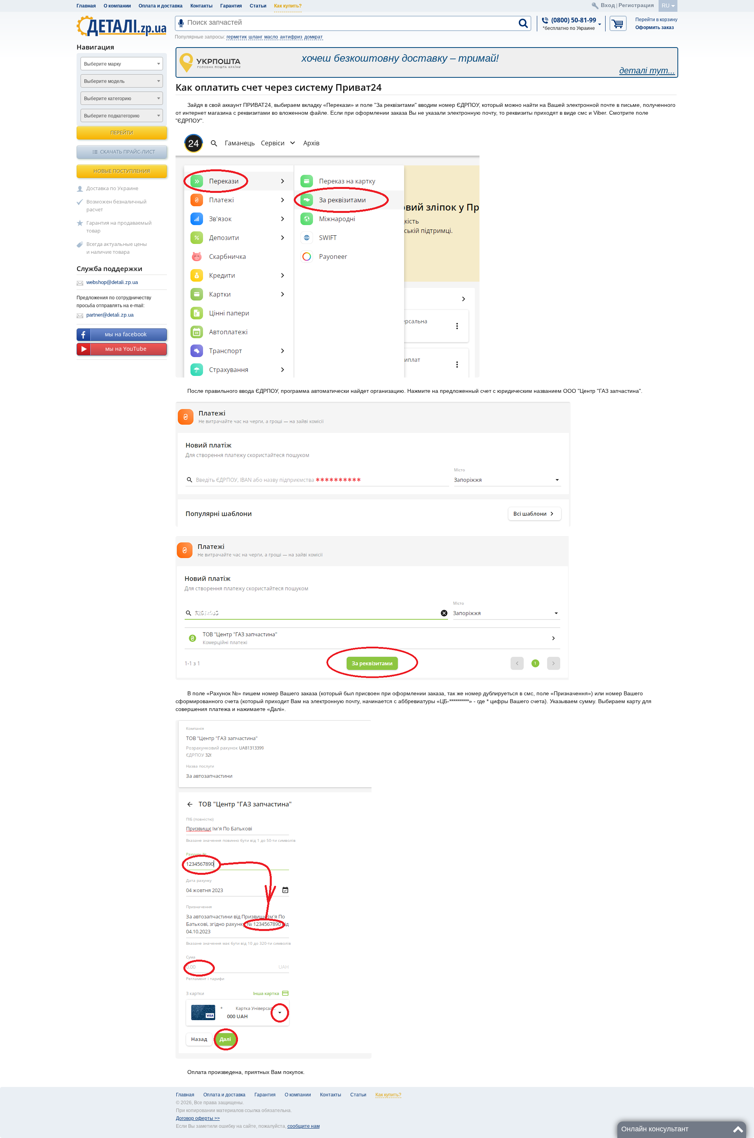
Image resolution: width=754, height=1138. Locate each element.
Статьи (258, 6)
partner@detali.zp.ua (110, 315)
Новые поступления (121, 170)
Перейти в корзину (656, 19)
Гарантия (231, 6)
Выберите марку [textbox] (102, 64)
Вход (608, 5)
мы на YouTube (125, 348)
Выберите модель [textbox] (104, 81)
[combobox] (122, 63)
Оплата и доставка (161, 6)
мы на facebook (125, 334)
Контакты (201, 6)
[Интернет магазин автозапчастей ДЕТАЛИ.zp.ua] (122, 27)
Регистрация (636, 5)
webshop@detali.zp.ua (112, 282)
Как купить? (288, 6)
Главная (86, 6)
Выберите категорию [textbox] (107, 98)
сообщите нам (303, 1126)
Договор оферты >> (198, 1118)
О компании (117, 6)
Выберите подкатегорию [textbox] (111, 116)
